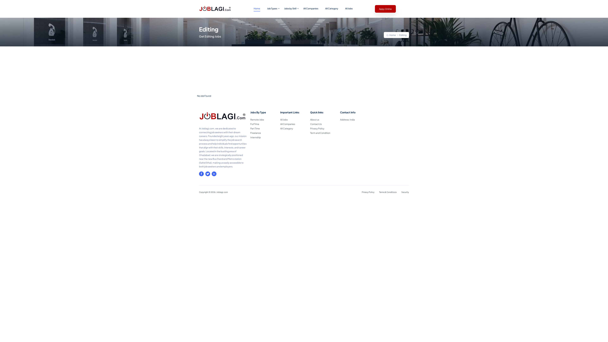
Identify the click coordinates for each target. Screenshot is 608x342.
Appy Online (385, 8)
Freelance (255, 132)
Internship (255, 137)
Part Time (255, 128)
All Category (331, 8)
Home (257, 8)
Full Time (254, 124)
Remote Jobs (257, 119)
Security (405, 192)
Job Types (272, 8)
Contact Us (316, 124)
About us (314, 119)
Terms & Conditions (388, 192)
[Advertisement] (304, 70)
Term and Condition (320, 132)
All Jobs (349, 8)
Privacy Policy (317, 128)
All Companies (310, 8)
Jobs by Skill (290, 8)
